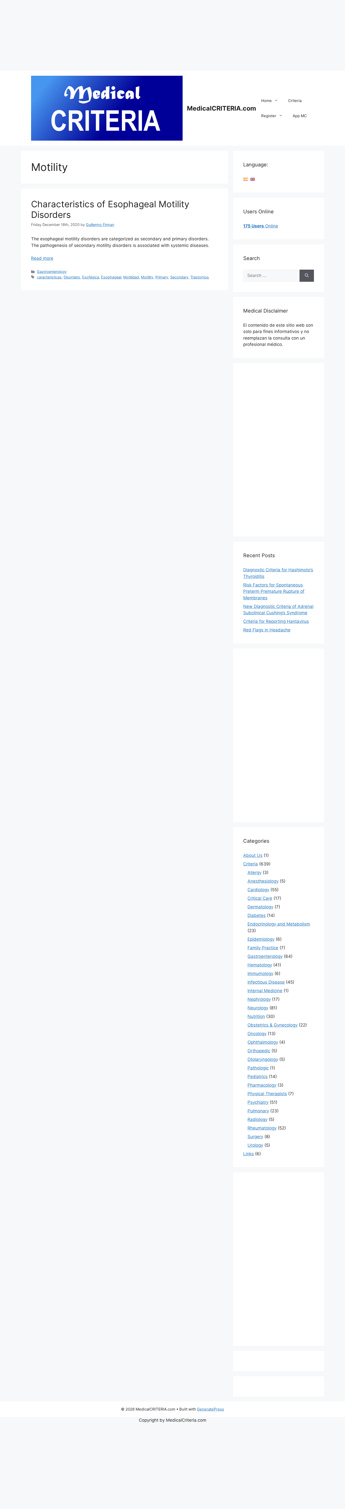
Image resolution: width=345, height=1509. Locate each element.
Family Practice (263, 947)
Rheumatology (262, 1128)
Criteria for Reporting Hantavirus (276, 621)
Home (266, 100)
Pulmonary (258, 1110)
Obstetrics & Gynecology (273, 1025)
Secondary (179, 277)
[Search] (307, 276)
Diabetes (257, 915)
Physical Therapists (267, 1093)
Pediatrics (258, 1076)
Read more (42, 258)
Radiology (257, 1119)
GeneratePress (210, 1409)
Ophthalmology (263, 1042)
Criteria (295, 100)
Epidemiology (261, 939)
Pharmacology (262, 1085)
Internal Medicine (265, 990)
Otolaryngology (263, 1059)
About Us (252, 855)
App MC (300, 115)
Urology (255, 1145)
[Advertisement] (151, 35)
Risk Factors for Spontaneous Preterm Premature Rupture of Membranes (273, 591)
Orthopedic (259, 1050)
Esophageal (111, 277)
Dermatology (260, 906)
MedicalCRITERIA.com (221, 108)
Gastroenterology (52, 271)
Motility (147, 277)
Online (260, 225)
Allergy (254, 872)
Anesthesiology (263, 881)
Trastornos (199, 277)
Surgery (255, 1136)
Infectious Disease (266, 982)
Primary (161, 277)
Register (268, 115)
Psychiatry (258, 1102)
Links (248, 1153)
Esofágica (90, 277)
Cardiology (258, 889)
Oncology (257, 1033)
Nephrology (259, 999)
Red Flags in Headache (266, 629)
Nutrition (256, 1016)
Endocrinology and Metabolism (279, 924)
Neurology (258, 1007)
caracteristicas (49, 277)
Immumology (260, 973)
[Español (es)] (245, 179)
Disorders (72, 277)
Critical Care (260, 898)
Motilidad (131, 277)
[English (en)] (252, 179)
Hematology (260, 964)
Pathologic (258, 1067)
